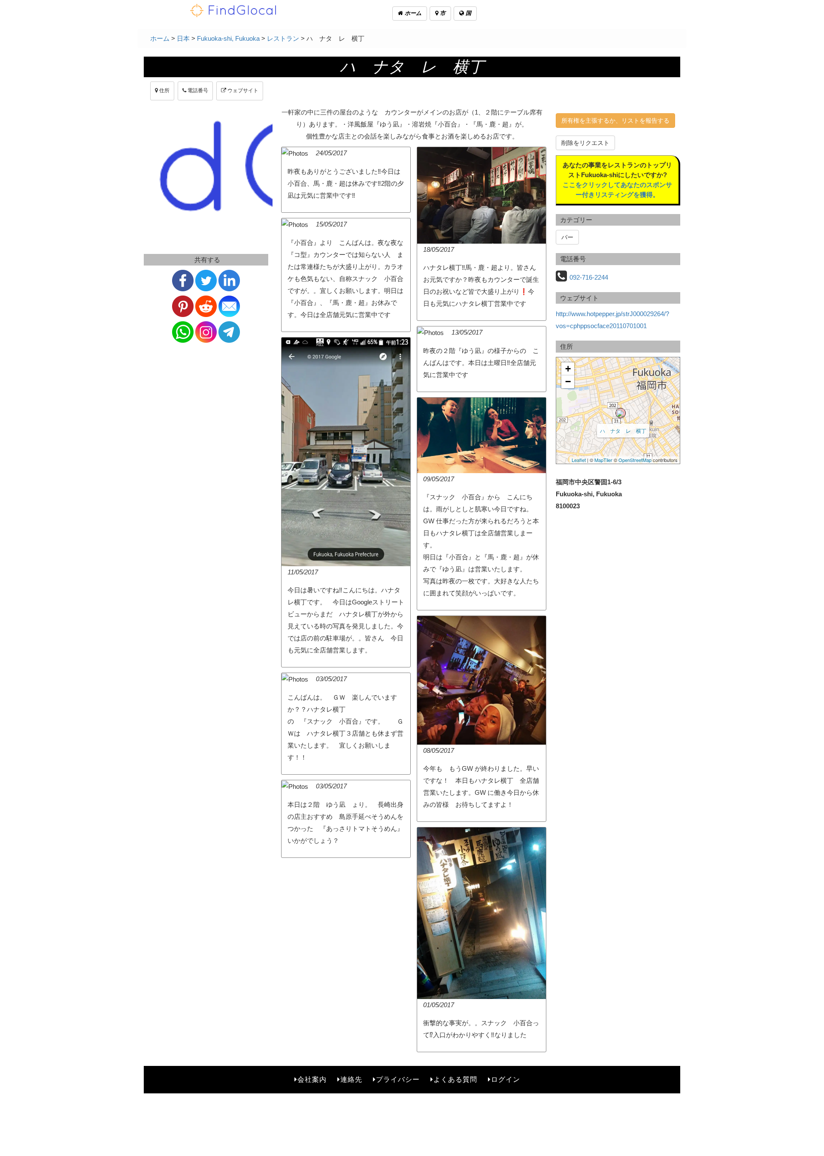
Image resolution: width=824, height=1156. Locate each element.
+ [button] (568, 368)
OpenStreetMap (634, 459)
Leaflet (579, 459)
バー (567, 237)
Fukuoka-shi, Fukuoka (228, 38)
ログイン (505, 1079)
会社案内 (312, 1079)
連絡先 (351, 1079)
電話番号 (197, 91)
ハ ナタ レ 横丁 (623, 430)
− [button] (568, 381)
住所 (164, 91)
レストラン (283, 38)
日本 (183, 38)
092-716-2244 (589, 277)
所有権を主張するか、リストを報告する (615, 120)
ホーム (412, 13)
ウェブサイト (242, 91)
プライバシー (398, 1079)
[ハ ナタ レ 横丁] (620, 413)
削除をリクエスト (585, 142)
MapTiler (603, 459)
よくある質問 (455, 1079)
